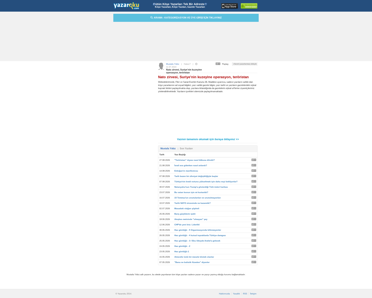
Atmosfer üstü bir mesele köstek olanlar (194, 257)
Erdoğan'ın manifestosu (186, 171)
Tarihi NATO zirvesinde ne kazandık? (192, 203)
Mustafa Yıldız (172, 64)
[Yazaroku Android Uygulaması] (249, 6)
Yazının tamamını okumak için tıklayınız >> (208, 139)
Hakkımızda (224, 293)
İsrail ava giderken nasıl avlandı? (190, 165)
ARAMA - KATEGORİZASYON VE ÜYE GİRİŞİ (187, 17)
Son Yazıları (186, 148)
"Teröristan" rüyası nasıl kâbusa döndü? (194, 160)
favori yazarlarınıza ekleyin (245, 64)
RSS (245, 293)
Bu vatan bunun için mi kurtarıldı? (191, 192)
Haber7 (187, 64)
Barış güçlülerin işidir (185, 214)
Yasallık (236, 293)
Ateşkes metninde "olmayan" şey (190, 219)
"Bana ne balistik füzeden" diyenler (192, 262)
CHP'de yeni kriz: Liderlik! (187, 224)
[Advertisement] (100, 57)
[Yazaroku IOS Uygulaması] (229, 6)
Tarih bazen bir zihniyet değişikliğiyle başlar (196, 176)
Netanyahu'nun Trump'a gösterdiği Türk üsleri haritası (201, 187)
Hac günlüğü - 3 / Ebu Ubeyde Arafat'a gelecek (197, 241)
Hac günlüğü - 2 (182, 246)
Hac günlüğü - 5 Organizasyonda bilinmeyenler (197, 230)
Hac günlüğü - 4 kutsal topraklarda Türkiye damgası (200, 235)
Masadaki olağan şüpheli (186, 208)
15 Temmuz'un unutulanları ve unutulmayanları (197, 198)
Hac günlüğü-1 (181, 251)
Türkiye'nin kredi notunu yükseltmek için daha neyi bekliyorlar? (206, 181)
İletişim (253, 293)
